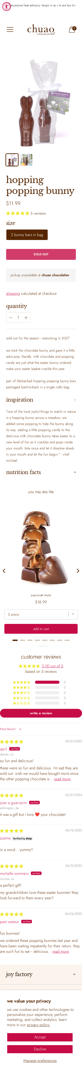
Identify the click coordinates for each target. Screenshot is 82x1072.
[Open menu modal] (10, 29)
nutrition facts (23, 472)
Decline (40, 1049)
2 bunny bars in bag (27, 235)
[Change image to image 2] (26, 160)
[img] (11, 742)
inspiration (19, 400)
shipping (13, 293)
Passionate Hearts (41, 595)
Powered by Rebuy (41, 646)
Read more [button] (62, 779)
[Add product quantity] (10, 317)
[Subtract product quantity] (26, 317)
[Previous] (4, 570)
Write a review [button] (41, 713)
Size (10, 223)
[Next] (77, 570)
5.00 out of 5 (52, 666)
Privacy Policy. (38, 1025)
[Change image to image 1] (12, 160)
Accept (40, 1037)
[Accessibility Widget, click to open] (6, 6)
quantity (16, 306)
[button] (18, 213)
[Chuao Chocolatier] (41, 29)
